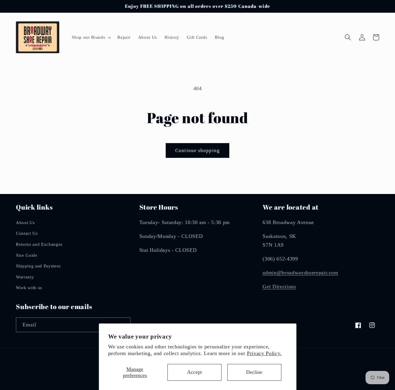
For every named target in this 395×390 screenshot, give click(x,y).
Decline (254, 372)
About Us (25, 222)
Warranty (25, 276)
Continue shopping (197, 150)
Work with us (29, 287)
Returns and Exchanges (39, 244)
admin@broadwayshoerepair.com (300, 273)
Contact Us (27, 233)
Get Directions (279, 286)
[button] (91, 37)
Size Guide (27, 255)
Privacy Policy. (264, 353)
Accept (194, 372)
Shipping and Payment (38, 265)
